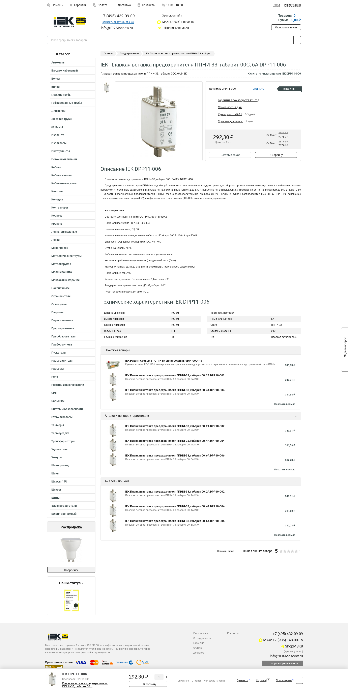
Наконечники (60, 288)
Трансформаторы (63, 441)
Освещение (59, 304)
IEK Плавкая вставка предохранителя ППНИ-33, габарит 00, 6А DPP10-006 (175, 455)
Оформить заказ (286, 27)
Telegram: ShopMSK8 (175, 27)
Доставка (124, 5)
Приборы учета (61, 344)
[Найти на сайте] (297, 40)
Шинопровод (60, 465)
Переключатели (62, 320)
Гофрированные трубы (66, 102)
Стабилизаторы (61, 417)
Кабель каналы (61, 175)
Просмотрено (284, 680)
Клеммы (57, 191)
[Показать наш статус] (71, 600)
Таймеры (57, 425)
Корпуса (56, 215)
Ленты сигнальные (64, 231)
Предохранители (62, 328)
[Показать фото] (106, 87)
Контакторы (59, 207)
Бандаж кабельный (64, 70)
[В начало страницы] (299, 680)
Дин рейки (58, 110)
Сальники (57, 401)
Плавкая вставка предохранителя (291, 337)
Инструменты (60, 151)
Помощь (57, 5)
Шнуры (56, 489)
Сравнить (242, 680)
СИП (54, 392)
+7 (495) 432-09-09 (117, 15)
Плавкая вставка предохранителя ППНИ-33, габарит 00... (85, 685)
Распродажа (200, 633)
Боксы (55, 78)
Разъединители (61, 360)
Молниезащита (61, 272)
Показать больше (284, 404)
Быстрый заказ (230, 155)
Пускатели (58, 352)
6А (272, 318)
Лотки (55, 239)
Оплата (103, 5)
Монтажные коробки (65, 280)
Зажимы (57, 127)
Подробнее (71, 570)
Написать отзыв (225, 551)
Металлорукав (61, 264)
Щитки (55, 497)
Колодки (57, 199)
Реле (54, 376)
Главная (108, 53)
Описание (183, 680)
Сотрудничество (202, 638)
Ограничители (60, 296)
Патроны (57, 312)
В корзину (276, 155)
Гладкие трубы (61, 94)
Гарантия (80, 5)
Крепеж (56, 223)
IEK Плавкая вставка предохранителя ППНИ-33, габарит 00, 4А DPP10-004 (175, 390)
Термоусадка (60, 433)
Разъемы (57, 368)
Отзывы (196, 680)
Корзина (261, 680)
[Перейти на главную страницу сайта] (69, 22)
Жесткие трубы (61, 118)
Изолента (57, 135)
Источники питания (64, 159)
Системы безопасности (67, 409)
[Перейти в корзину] (274, 18)
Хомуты (56, 457)
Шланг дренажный (64, 513)
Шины (55, 473)
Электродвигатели (64, 505)
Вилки (55, 86)
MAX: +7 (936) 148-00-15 (178, 21)
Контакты (148, 5)
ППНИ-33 (276, 325)
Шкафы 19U (59, 481)
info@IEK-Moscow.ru (286, 656)
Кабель (56, 167)
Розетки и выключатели (67, 384)
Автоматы (58, 62)
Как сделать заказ (214, 680)
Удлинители (59, 449)
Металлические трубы (66, 255)
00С (273, 331)
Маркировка (59, 247)
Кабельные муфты (64, 183)
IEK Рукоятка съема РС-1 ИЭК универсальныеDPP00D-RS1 (164, 360)
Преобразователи (63, 336)
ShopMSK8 (293, 646)
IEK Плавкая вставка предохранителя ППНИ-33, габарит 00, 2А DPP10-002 (175, 375)
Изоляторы (58, 143)
